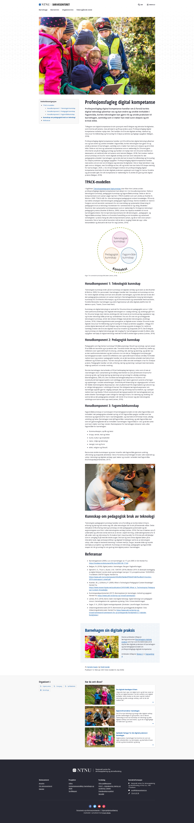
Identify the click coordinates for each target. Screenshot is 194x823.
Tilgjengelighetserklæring (109, 810)
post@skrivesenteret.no (139, 790)
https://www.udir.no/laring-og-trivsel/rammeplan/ (116, 595)
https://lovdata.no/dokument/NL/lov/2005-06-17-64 (108, 563)
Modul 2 (140, 654)
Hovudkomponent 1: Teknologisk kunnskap (61, 108)
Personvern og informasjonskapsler (88, 810)
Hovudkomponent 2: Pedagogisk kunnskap (61, 111)
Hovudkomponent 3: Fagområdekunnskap (61, 114)
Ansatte (41, 783)
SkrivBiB (101, 794)
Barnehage (43, 10)
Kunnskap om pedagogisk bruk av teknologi (59, 117)
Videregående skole (84, 10)
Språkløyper (73, 791)
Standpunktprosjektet (106, 791)
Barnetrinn (55, 10)
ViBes (71, 783)
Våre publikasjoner (105, 783)
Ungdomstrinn (67, 10)
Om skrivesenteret (45, 786)
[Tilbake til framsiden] (54, 5)
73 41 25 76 (135, 793)
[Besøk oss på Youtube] (99, 806)
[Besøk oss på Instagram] (103, 806)
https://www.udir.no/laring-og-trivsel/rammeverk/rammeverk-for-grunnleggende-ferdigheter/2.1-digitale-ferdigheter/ (117, 612)
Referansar (46, 120)
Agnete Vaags (92, 667)
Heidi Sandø (105, 667)
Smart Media (106, 813)
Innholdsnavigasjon (48, 101)
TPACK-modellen (48, 105)
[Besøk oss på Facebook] (90, 806)
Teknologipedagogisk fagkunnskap (107, 189)
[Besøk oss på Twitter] (94, 806)
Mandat (41, 789)
